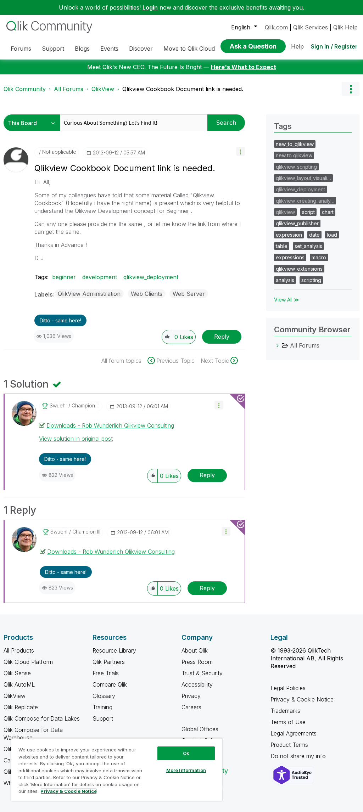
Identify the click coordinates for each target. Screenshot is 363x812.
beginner (64, 277)
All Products (19, 650)
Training (102, 707)
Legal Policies (288, 688)
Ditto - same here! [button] (60, 320)
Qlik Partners (109, 661)
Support (103, 718)
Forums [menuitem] (21, 48)
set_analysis (308, 246)
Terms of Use (288, 722)
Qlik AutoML (19, 684)
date (314, 235)
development (99, 277)
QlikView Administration (89, 294)
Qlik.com (276, 27)
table (281, 246)
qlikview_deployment (150, 277)
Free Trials (106, 673)
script (308, 212)
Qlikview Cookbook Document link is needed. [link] (182, 88)
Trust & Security (202, 673)
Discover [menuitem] (141, 48)
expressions (290, 257)
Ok (186, 753)
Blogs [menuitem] (82, 48)
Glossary (104, 695)
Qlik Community (25, 88)
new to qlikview (294, 155)
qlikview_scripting (296, 167)
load (332, 235)
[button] (240, 151)
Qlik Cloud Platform (28, 661)
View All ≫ (286, 300)
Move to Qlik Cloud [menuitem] (189, 48)
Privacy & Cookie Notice (302, 699)
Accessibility (197, 684)
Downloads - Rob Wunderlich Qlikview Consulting (110, 425)
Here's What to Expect (243, 67)
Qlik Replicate (21, 707)
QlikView (102, 88)
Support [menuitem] (53, 48)
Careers (191, 707)
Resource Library (114, 650)
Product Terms (289, 744)
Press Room (197, 661)
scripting (311, 280)
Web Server (189, 294)
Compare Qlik (110, 684)
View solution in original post (76, 438)
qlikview (285, 212)
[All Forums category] (277, 345)
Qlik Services (310, 27)
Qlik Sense (17, 673)
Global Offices (200, 729)
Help (297, 46)
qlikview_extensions (299, 269)
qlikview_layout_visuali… (303, 178)
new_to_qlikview (295, 144)
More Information (186, 770)
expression (289, 235)
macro (319, 257)
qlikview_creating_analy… (305, 201)
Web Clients (146, 294)
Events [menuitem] (109, 48)
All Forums (68, 88)
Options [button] (350, 89)
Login (150, 7)
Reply (221, 336)
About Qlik (195, 650)
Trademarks (285, 710)
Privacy (191, 695)
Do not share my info (299, 756)
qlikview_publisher (297, 223)
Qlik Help (345, 27)
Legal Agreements (293, 733)
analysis (285, 280)
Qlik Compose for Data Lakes (42, 718)
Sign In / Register (334, 46)
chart (328, 212)
